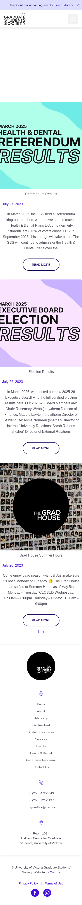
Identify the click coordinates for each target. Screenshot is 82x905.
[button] (73, 19)
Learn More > (63, 5)
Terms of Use (54, 883)
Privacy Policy (28, 883)
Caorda (55, 872)
